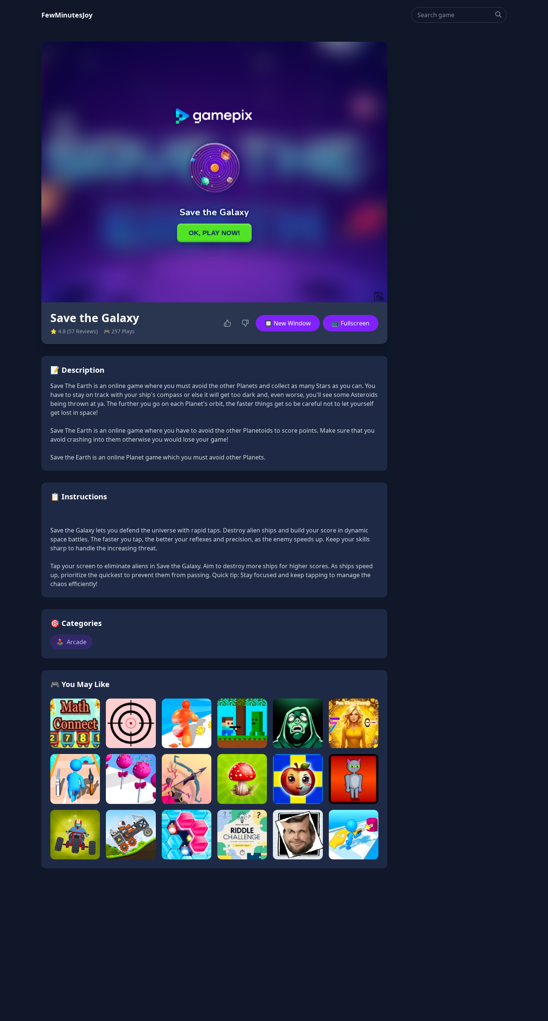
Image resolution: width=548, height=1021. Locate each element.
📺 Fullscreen (350, 323)
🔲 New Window (288, 323)
